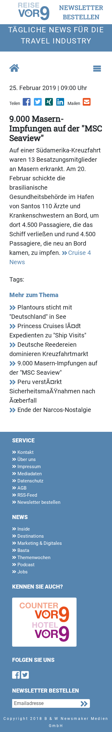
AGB (21, 488)
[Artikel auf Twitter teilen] (38, 104)
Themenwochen (33, 557)
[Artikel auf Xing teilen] (49, 104)
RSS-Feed (26, 495)
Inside (23, 529)
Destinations (30, 536)
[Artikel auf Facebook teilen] (27, 104)
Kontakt (25, 452)
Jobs (22, 572)
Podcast (25, 564)
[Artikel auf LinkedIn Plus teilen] (60, 104)
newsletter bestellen (81, 12)
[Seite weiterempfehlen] (87, 104)
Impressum (28, 466)
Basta (22, 550)
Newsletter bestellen (38, 502)
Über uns (26, 459)
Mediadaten (29, 474)
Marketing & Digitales (39, 543)
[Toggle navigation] (97, 68)
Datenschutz (29, 481)
